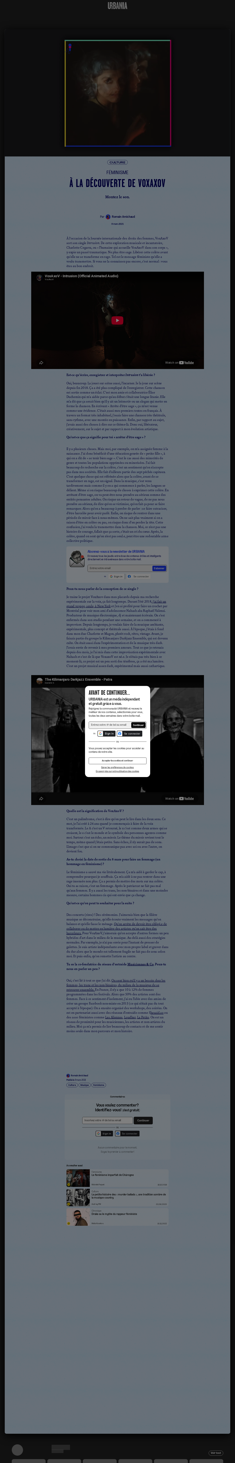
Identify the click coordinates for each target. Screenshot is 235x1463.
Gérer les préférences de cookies (117, 767)
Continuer (138, 725)
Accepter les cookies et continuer (117, 761)
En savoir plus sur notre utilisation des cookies (117, 771)
